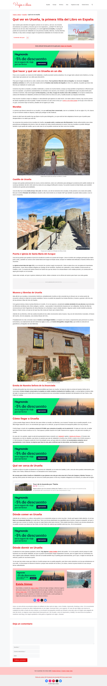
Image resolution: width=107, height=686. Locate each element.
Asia (67, 4)
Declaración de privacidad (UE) (54, 677)
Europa (54, 4)
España (48, 4)
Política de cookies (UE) (41, 677)
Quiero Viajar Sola (21, 592)
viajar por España (66, 46)
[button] (92, 4)
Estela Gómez (85, 4)
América (61, 4)
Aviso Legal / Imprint (67, 677)
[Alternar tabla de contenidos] (26, 38)
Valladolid (61, 436)
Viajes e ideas (17, 14)
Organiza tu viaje (75, 4)
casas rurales (53, 551)
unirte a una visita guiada (70, 100)
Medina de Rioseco (75, 436)
